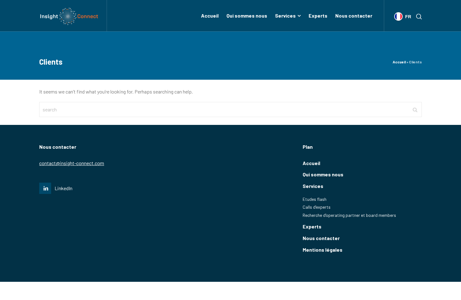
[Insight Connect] (69, 15)
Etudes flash (314, 199)
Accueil (399, 62)
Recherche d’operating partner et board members (349, 215)
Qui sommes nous (323, 174)
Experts (312, 226)
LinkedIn (63, 188)
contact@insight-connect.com (71, 163)
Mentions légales (322, 250)
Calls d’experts (317, 207)
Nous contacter (321, 238)
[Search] (418, 16)
